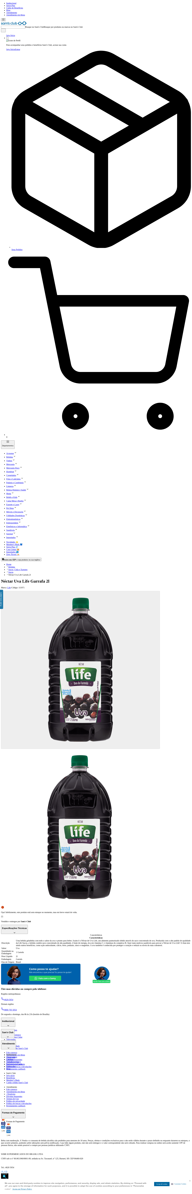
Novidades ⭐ (12, 542)
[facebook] (2, 1172)
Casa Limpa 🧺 (12, 549)
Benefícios (10, 1078)
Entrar (17, 49)
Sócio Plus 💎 (12, 547)
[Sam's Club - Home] (14, 24)
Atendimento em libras (15, 15)
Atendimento (11, 12)
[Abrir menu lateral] (3, 19)
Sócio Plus (10, 5)
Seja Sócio (10, 35)
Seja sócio (10, 1075)
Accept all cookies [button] (161, 1184)
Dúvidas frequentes (14, 1059)
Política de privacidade (15, 1101)
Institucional (11, 3)
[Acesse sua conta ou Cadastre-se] (7, 38)
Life (9, 587)
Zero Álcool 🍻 (12, 554)
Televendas (11, 1039)
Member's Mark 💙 (14, 544)
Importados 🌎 (12, 552)
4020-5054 (8, 1000)
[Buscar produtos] (3, 30)
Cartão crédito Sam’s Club (17, 1048)
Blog (8, 10)
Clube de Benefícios (14, 8)
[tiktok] (4, 1172)
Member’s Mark (13, 1080)
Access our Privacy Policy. (22, 1189)
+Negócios (10, 1094)
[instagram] (6, 1172)
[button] (179, 1184)
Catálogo (10, 1059)
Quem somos (11, 1057)
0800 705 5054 (10, 1010)
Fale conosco (11, 1052)
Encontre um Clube (14, 1064)
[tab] (80, 670)
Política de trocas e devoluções (18, 1067)
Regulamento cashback (15, 1069)
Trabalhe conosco (13, 1062)
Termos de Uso (12, 1099)
